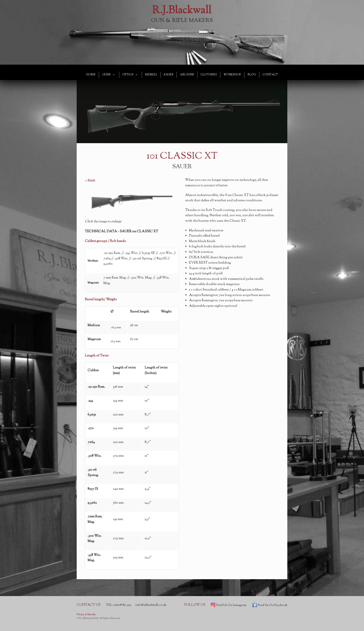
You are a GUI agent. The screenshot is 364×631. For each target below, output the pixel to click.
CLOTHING (209, 75)
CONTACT (270, 75)
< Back (90, 180)
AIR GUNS (187, 75)
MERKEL (151, 75)
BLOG (252, 75)
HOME (91, 75)
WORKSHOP (232, 75)
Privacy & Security (86, 614)
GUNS (106, 75)
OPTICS (127, 75)
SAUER (168, 75)
